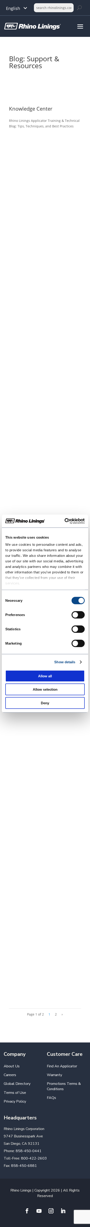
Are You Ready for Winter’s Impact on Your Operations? (43, 765)
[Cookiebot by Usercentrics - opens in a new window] (65, 521)
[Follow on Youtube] (39, 1211)
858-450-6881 (24, 1165)
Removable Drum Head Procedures (44, 358)
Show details (64, 662)
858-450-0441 (29, 1151)
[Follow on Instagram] (51, 1211)
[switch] (78, 614)
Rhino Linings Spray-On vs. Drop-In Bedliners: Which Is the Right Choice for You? (45, 935)
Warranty (54, 1074)
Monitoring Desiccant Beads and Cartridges (42, 846)
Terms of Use (15, 1092)
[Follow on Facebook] (27, 1211)
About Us (12, 1066)
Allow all (45, 676)
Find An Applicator (62, 1066)
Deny (45, 703)
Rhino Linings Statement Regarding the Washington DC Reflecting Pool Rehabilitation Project (44, 183)
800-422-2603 (34, 1158)
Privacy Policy (15, 1101)
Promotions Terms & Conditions (64, 1086)
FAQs (51, 1097)
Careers (10, 1074)
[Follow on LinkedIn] (63, 1211)
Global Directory (17, 1083)
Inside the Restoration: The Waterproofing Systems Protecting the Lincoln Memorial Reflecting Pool (44, 286)
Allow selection (45, 689)
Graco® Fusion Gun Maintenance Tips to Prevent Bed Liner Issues (43, 438)
